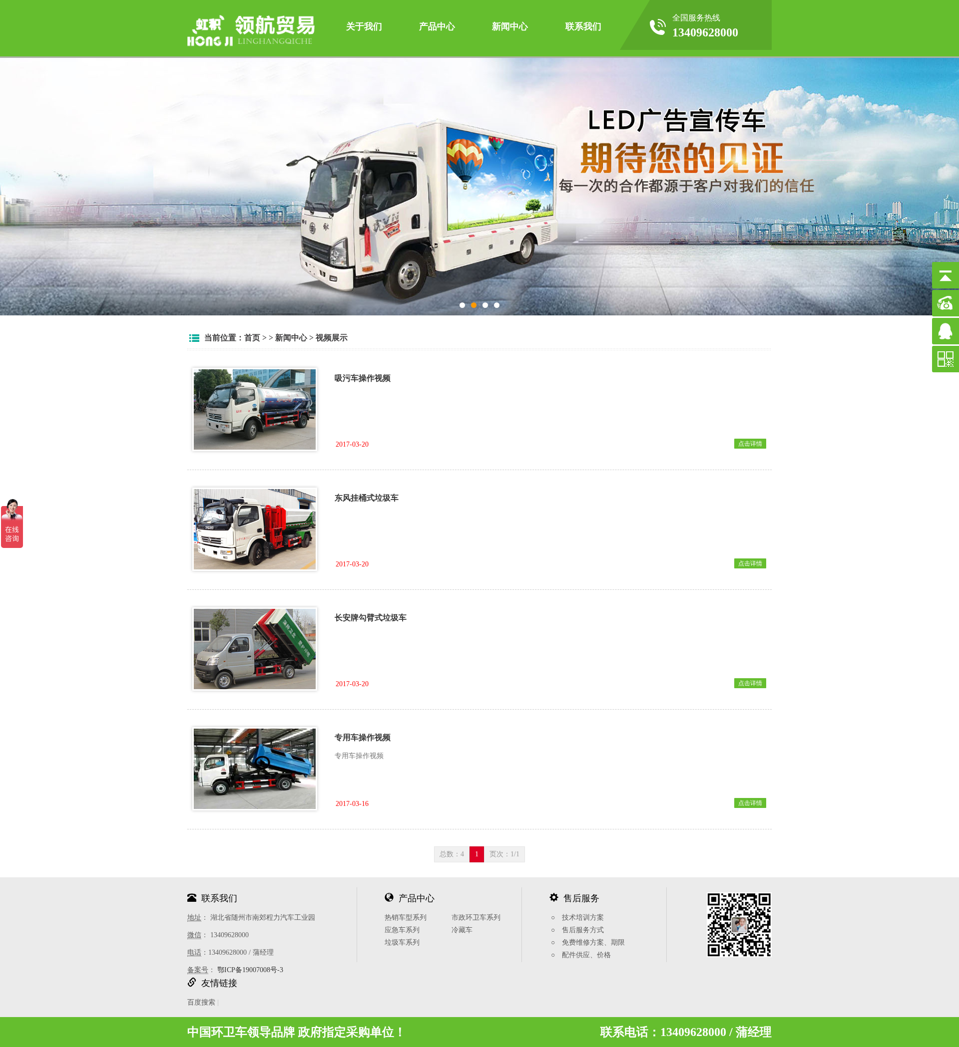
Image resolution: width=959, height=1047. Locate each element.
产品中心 (437, 26)
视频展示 (332, 337)
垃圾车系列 (402, 942)
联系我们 (583, 26)
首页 (252, 337)
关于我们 (364, 26)
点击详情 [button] (750, 443)
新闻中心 (510, 26)
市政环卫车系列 (476, 917)
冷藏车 (462, 930)
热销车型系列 (406, 917)
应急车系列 (402, 930)
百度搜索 (201, 1002)
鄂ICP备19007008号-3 (250, 970)
